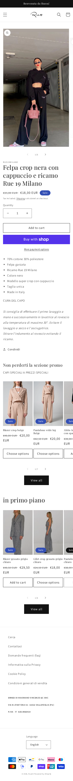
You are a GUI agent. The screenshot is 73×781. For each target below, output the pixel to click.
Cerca (11, 637)
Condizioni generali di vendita (27, 683)
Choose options (18, 454)
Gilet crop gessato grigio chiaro (48, 560)
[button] (5, 14)
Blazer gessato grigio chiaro (15, 560)
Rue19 (31, 774)
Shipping (20, 198)
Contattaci (15, 646)
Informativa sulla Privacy (24, 664)
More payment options (36, 249)
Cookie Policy (17, 674)
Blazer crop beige (13, 430)
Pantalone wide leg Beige (44, 432)
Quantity (8, 205)
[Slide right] (45, 154)
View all (36, 480)
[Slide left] (27, 154)
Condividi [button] (14, 349)
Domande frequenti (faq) (24, 655)
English (34, 744)
